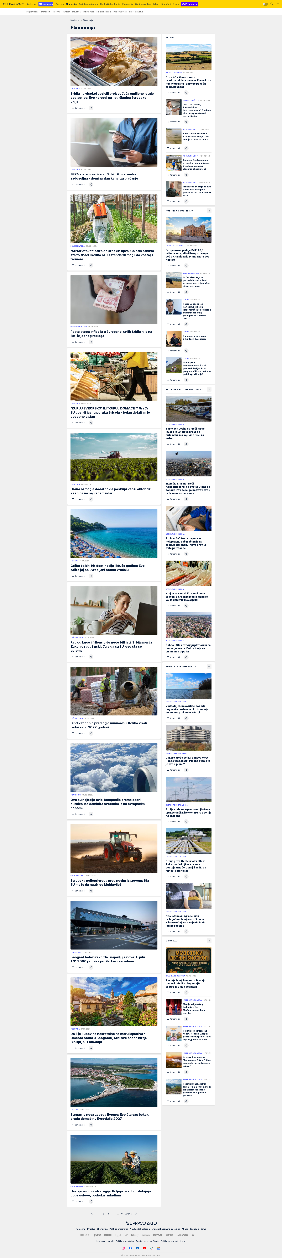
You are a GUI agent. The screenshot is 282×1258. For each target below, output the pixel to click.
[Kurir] (97, 1235)
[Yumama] (182, 1235)
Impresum (100, 1241)
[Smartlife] (157, 1235)
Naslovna (74, 20)
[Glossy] (135, 1235)
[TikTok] (152, 1248)
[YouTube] (144, 1248)
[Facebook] (130, 1248)
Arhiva (128, 1214)
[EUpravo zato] (13, 4)
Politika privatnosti (169, 1241)
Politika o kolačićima (125, 1241)
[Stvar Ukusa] (197, 1235)
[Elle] (118, 1235)
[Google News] (159, 1248)
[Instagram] (123, 1248)
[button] (78, 108)
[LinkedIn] (137, 1248)
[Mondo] (85, 1235)
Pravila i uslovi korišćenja (147, 1241)
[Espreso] (107, 1235)
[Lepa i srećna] (146, 1235)
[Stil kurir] (126, 1235)
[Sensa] (169, 1235)
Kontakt (110, 1241)
